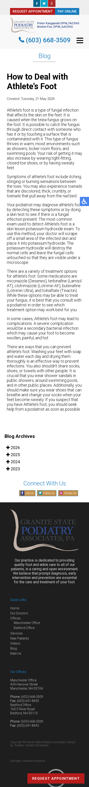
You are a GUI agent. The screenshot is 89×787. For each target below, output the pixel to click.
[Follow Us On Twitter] (44, 5)
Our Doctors (19, 613)
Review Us (70, 493)
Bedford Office (24, 628)
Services (16, 633)
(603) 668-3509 (48, 40)
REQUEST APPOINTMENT (32, 11)
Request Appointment (56, 778)
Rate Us (15, 653)
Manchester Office (27, 623)
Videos (15, 643)
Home (14, 608)
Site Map (15, 761)
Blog (13, 648)
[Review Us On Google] (51, 5)
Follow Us (49, 493)
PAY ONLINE (67, 11)
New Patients (19, 638)
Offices (15, 618)
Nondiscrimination (34, 761)
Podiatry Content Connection (32, 745)
